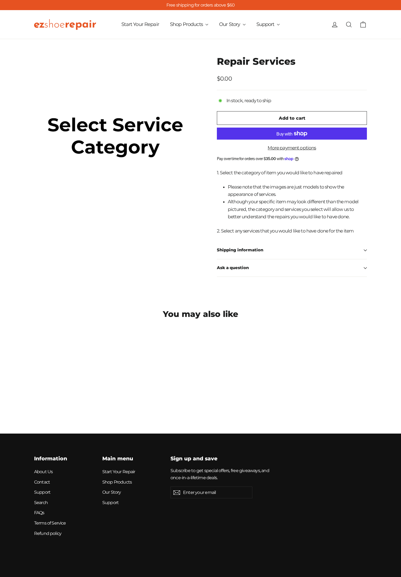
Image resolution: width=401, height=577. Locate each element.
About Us (43, 471)
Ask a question (233, 267)
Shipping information (240, 250)
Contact (42, 482)
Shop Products (187, 24)
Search (41, 502)
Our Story (230, 24)
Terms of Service (50, 523)
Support (266, 24)
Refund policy (47, 533)
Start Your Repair (140, 24)
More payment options (292, 148)
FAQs (39, 512)
